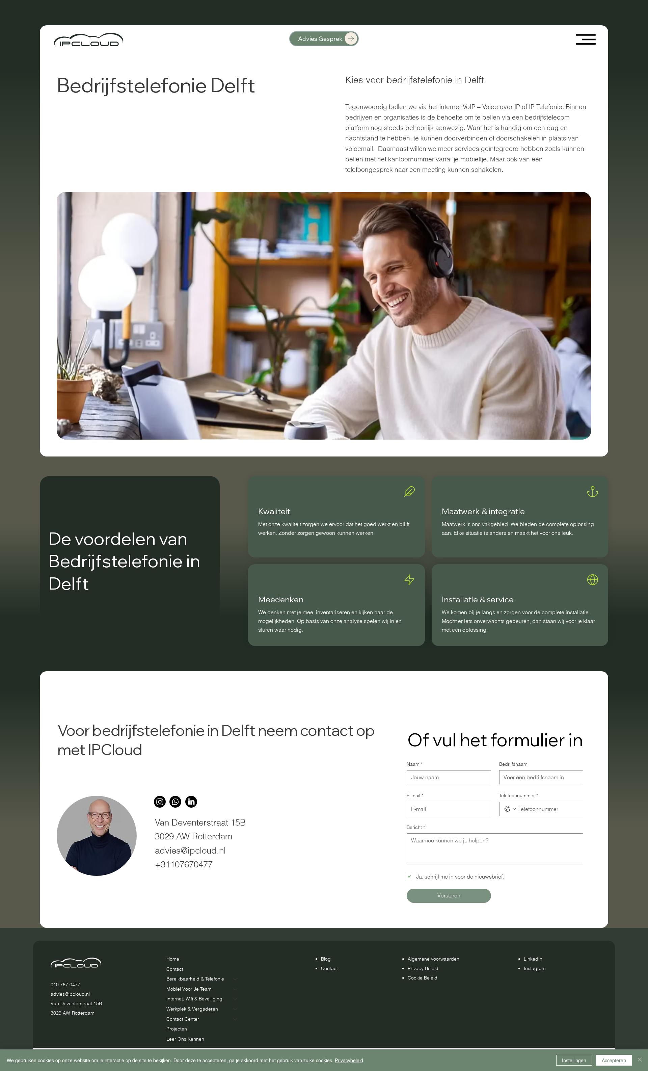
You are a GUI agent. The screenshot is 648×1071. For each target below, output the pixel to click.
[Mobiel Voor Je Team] (235, 989)
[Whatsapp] (175, 802)
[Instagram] (160, 802)
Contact (174, 969)
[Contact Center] (235, 1019)
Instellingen (574, 1060)
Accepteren (614, 1060)
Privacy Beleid (423, 968)
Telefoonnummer (518, 795)
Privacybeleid (349, 1060)
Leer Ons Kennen (185, 1039)
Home (172, 959)
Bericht (416, 827)
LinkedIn (533, 959)
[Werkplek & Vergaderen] (235, 1009)
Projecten (176, 1029)
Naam (415, 764)
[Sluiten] (640, 1060)
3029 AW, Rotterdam (72, 1013)
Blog (326, 959)
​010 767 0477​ (65, 985)
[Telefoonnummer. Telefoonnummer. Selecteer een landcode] (510, 809)
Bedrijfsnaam (513, 764)
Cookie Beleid (422, 978)
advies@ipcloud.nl (190, 850)
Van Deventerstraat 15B (76, 1003)
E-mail (415, 795)
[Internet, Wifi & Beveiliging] (235, 999)
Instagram (535, 968)
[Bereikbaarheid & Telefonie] (235, 979)
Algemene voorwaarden (433, 959)
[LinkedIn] (191, 802)
